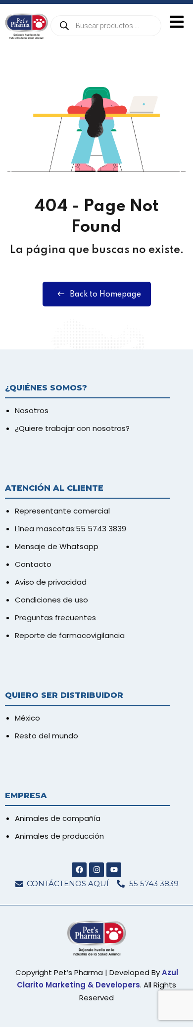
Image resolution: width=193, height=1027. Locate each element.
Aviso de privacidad (51, 582)
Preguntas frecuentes (55, 617)
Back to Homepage (105, 295)
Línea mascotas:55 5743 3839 (70, 528)
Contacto (33, 564)
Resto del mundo (46, 735)
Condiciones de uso (51, 600)
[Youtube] (113, 869)
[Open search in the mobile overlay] (106, 26)
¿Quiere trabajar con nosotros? (72, 428)
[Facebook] (79, 869)
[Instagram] (96, 869)
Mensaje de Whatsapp (56, 546)
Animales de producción (59, 836)
